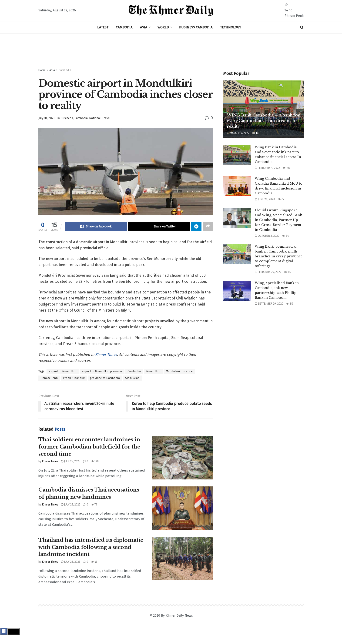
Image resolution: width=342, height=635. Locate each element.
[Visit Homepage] (171, 11)
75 (282, 199)
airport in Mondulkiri (63, 371)
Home (42, 70)
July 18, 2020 (46, 118)
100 (288, 168)
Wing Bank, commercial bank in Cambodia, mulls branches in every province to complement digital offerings (278, 256)
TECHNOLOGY (230, 27)
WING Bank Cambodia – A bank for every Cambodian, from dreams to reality (263, 121)
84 (287, 235)
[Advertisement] (171, 50)
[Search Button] (302, 27)
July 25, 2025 (71, 461)
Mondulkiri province (179, 371)
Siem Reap (132, 378)
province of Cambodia (105, 378)
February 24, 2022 (269, 272)
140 (96, 461)
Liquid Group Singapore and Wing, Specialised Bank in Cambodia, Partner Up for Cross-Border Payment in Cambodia (278, 220)
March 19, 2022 (239, 133)
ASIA (143, 27)
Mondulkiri (153, 371)
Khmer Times (106, 354)
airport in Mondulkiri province (102, 371)
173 (257, 133)
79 (95, 504)
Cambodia (65, 70)
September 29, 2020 (270, 303)
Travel (106, 118)
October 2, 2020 (268, 235)
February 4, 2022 (268, 168)
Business (66, 118)
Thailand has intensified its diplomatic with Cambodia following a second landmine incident (90, 547)
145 (291, 303)
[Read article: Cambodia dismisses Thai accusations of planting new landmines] (182, 508)
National (95, 118)
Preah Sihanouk (74, 378)
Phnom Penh (49, 378)
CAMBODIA (124, 27)
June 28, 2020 (266, 199)
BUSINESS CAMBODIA (196, 27)
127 (289, 272)
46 (95, 561)
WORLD (163, 27)
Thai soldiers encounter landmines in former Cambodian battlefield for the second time (89, 446)
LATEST (102, 27)
